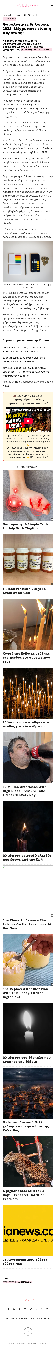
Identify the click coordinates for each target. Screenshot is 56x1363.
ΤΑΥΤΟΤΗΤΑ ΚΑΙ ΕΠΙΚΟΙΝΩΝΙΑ (20, 1318)
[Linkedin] (36, 1309)
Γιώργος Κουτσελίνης (12, 15)
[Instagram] (19, 1309)
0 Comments (9, 19)
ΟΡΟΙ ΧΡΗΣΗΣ (43, 1318)
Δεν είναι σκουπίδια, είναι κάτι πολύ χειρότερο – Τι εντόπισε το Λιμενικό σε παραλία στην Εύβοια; (26, 371)
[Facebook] (8, 1309)
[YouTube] (25, 1309)
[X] (14, 1309)
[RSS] (41, 1309)
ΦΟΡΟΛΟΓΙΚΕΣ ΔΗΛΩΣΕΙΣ (18, 1282)
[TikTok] (31, 1309)
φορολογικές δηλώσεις (36, 49)
